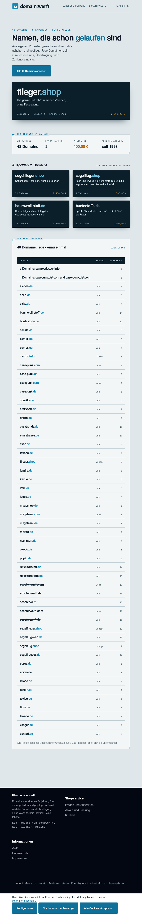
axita (25, 303)
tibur (25, 707)
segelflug (88, 175)
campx (26, 339)
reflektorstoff (30, 567)
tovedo (26, 716)
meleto (26, 532)
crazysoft (28, 409)
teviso (26, 698)
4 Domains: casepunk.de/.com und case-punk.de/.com (55, 277)
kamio (26, 479)
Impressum (19, 858)
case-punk (30, 365)
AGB (15, 847)
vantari (26, 734)
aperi (25, 295)
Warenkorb (122, 6)
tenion (26, 690)
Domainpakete (97, 6)
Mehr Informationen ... (24, 900)
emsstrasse (29, 435)
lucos (25, 497)
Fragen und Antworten (79, 804)
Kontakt (70, 815)
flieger (39, 91)
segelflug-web (31, 637)
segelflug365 (30, 654)
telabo (26, 681)
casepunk (29, 383)
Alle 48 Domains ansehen (31, 71)
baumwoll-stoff (30, 205)
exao (25, 444)
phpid (25, 558)
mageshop (28, 505)
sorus (25, 663)
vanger (26, 725)
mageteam (30, 514)
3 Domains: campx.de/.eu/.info (40, 268)
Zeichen (115, 261)
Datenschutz (20, 853)
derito (26, 418)
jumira (26, 470)
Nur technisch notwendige (58, 908)
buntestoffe (88, 205)
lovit (25, 488)
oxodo (26, 549)
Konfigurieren (24, 908)
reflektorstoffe (31, 576)
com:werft (46, 822)
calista (26, 330)
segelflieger (29, 175)
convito (27, 400)
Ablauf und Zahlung (77, 810)
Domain (24, 261)
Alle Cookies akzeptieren (98, 908)
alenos (26, 286)
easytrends (29, 426)
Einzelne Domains (74, 6)
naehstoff (28, 540)
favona (26, 453)
